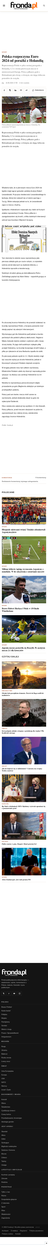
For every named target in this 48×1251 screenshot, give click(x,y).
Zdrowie (4, 1178)
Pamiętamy (5, 1022)
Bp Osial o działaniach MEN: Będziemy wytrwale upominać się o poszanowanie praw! (23, 807)
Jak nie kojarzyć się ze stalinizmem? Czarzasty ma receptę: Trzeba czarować (22, 769)
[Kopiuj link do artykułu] (26, 90)
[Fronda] (24, 5)
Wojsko (4, 1018)
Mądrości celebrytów (9, 1146)
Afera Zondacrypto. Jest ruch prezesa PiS (16, 879)
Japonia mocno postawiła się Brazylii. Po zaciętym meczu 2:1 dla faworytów (23, 649)
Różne (3, 1196)
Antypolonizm (6, 1037)
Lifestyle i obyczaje (11, 1170)
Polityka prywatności (36, 1231)
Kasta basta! (6, 1011)
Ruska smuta (6, 1058)
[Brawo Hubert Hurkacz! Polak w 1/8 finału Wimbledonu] (24, 589)
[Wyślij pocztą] (21, 90)
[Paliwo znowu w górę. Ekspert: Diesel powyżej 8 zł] (24, 826)
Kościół (5, 803)
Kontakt (18, 1234)
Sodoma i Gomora (8, 1150)
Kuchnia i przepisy (8, 1175)
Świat (4, 1066)
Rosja (3, 1046)
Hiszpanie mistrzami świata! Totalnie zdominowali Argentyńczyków (23, 531)
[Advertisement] (24, 32)
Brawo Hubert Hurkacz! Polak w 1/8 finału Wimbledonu (20, 609)
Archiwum (5, 1231)
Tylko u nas (5, 1192)
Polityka (4, 1014)
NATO (3, 1082)
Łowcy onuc (5, 1061)
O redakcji (14, 1231)
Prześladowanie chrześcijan (11, 1118)
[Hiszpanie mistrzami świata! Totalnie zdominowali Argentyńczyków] (24, 511)
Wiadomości (5, 1214)
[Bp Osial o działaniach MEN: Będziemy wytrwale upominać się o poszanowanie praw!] (24, 788)
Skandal (4, 1131)
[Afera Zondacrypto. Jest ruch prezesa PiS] (24, 861)
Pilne (3, 1210)
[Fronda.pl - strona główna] (24, 973)
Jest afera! (7, 1126)
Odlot (4, 766)
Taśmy (3, 1161)
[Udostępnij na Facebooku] (4, 90)
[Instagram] (19, 993)
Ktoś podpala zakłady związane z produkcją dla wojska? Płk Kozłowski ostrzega (23, 732)
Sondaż (4, 1025)
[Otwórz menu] (4, 5)
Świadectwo (7, 690)
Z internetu (5, 1203)
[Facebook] (9, 993)
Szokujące (5, 1143)
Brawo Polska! (6, 1007)
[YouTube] (14, 993)
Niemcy (4, 1086)
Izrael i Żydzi (6, 1090)
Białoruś (4, 1054)
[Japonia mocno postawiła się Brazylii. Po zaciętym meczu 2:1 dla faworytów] (24, 629)
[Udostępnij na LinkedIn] (15, 90)
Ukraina (4, 1050)
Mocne (3, 1154)
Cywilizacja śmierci (8, 1110)
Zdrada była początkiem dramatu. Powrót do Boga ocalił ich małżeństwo (23, 694)
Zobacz (4, 1157)
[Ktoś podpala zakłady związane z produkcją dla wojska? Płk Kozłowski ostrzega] (24, 713)
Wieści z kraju (6, 1029)
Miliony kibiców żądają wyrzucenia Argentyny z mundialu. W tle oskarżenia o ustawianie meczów (23, 570)
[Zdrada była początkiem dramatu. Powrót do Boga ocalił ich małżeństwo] (24, 675)
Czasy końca (6, 1114)
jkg (3, 83)
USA (3, 1078)
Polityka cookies (7, 1234)
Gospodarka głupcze (9, 1199)
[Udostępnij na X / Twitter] (9, 90)
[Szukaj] (44, 5)
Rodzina (4, 1182)
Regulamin (23, 1231)
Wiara (3, 1103)
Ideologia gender (7, 1122)
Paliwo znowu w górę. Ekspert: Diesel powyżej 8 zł (19, 844)
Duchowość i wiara (11, 1094)
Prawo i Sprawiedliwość (10, 1033)
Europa (4, 1075)
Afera (4, 877)
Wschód (5, 1041)
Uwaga (4, 728)
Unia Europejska (7, 1071)
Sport (4, 52)
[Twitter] (3, 993)
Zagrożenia (5, 1218)
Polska (5, 841)
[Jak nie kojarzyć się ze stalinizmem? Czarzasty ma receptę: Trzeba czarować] (24, 750)
